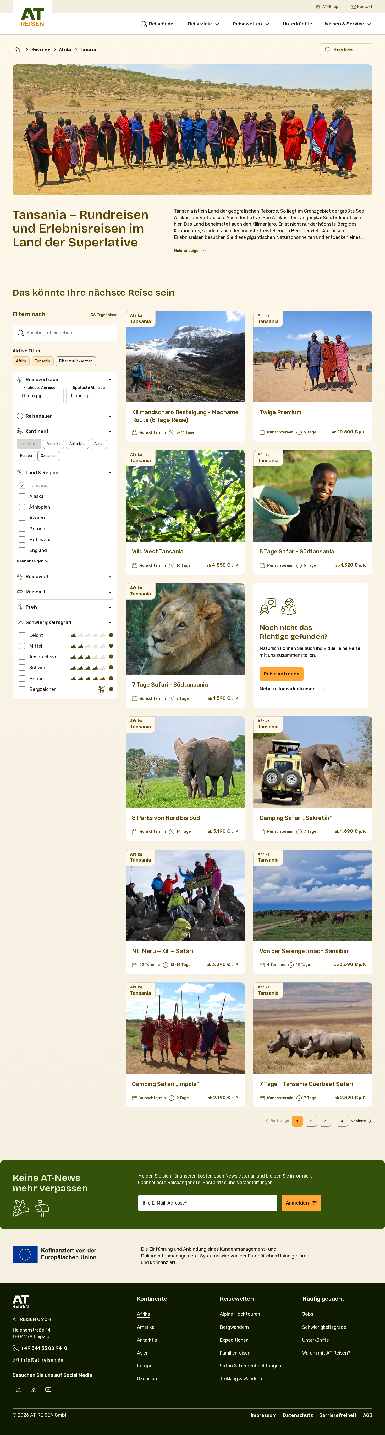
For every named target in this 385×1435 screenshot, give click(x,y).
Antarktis (77, 444)
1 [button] (297, 1121)
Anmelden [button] (297, 1203)
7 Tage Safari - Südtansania (170, 684)
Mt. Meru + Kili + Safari (162, 951)
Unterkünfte (297, 24)
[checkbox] (22, 485)
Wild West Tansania (158, 551)
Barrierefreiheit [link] (338, 1415)
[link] (17, 49)
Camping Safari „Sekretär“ (296, 817)
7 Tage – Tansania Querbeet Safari (306, 1084)
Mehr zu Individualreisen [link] (288, 689)
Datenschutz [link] (298, 1415)
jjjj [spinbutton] (38, 396)
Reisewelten (247, 24)
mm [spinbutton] (30, 396)
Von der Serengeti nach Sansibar (304, 951)
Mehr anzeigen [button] (187, 251)
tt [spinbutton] (23, 396)
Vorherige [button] (280, 1121)
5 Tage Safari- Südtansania (297, 551)
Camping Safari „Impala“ (165, 1084)
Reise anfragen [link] (281, 674)
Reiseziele (200, 24)
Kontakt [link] (364, 6)
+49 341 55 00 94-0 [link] (44, 1348)
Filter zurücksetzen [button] (75, 361)
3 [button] (325, 1121)
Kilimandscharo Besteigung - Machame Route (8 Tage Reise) (185, 416)
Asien (98, 444)
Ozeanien (49, 456)
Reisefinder (162, 24)
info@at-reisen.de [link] (42, 1360)
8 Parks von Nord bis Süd (166, 817)
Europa (26, 456)
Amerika (53, 444)
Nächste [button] (358, 1121)
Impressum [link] (264, 1415)
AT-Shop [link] (330, 6)
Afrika (65, 49)
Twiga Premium (280, 412)
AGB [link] (367, 1415)
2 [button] (311, 1121)
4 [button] (342, 1121)
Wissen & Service (344, 24)
